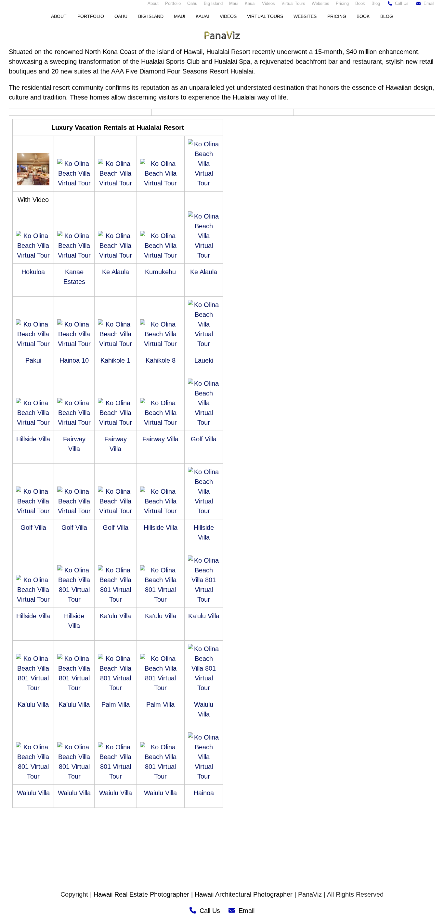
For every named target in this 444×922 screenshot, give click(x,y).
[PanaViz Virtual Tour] (33, 183)
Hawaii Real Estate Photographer (141, 894)
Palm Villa (115, 704)
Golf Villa (203, 439)
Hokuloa (33, 271)
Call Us (402, 3)
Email (429, 3)
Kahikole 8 (161, 360)
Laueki (203, 360)
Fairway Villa (160, 439)
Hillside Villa (33, 439)
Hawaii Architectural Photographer (244, 894)
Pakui (33, 360)
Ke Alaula (115, 271)
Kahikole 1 (115, 360)
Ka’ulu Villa (115, 616)
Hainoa (204, 792)
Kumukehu (160, 271)
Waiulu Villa (33, 792)
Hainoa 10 (74, 360)
